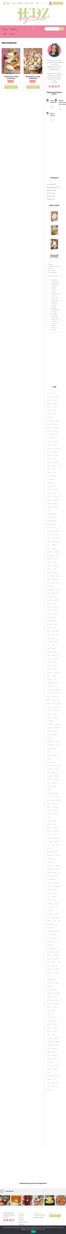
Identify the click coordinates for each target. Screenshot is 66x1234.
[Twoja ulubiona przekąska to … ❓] (61, 1200)
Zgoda (33, 1231)
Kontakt (31, 3)
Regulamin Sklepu (39, 1217)
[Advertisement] (22, 106)
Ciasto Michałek (53, 101)
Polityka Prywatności (39, 1215)
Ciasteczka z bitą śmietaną (11, 77)
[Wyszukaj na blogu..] (50, 3)
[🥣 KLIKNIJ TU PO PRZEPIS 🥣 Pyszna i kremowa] (50, 1200)
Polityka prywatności (40, 1229)
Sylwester (21, 1220)
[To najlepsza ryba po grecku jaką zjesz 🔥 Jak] (16, 1200)
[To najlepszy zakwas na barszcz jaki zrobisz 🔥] (27, 1200)
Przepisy (14, 3)
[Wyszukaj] (61, 29)
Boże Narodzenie (23, 1222)
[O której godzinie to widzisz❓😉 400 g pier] (5, 1200)
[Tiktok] (56, 86)
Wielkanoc (21, 1224)
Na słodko (10, 81)
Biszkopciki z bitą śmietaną (33, 77)
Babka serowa (52, 114)
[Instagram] (53, 86)
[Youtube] (59, 86)
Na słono (21, 1217)
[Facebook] (50, 86)
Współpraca (20, 3)
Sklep (26, 3)
